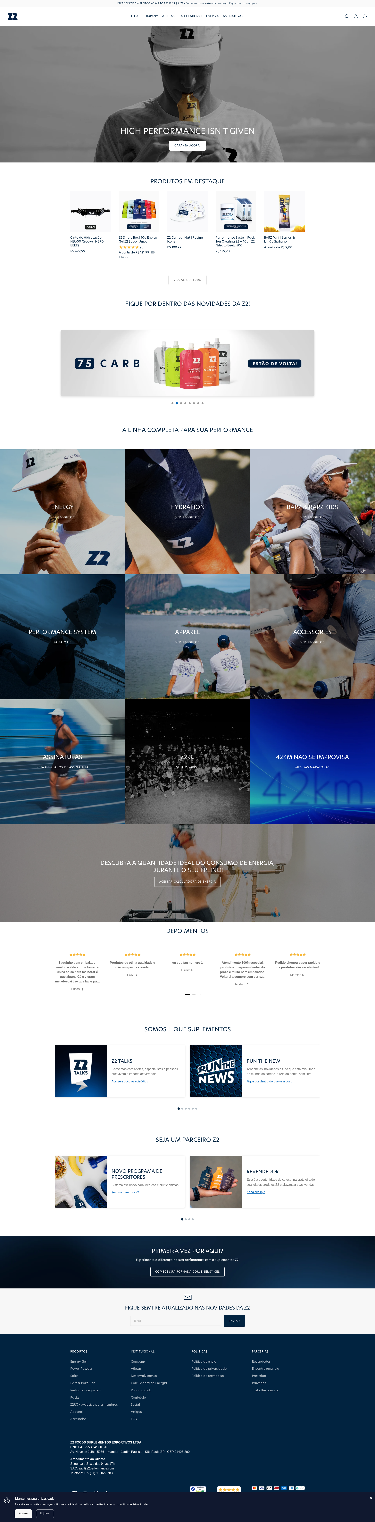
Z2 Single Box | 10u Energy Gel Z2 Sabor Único (138, 239)
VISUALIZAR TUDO (187, 280)
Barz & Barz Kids (82, 1383)
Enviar (234, 1320)
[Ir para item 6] (196, 1109)
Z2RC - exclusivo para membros (94, 1404)
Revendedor (261, 1361)
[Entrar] (356, 16)
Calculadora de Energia (199, 16)
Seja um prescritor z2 (125, 1192)
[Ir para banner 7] (198, 403)
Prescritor (259, 1375)
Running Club (141, 1390)
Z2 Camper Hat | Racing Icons (185, 239)
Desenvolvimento (144, 1375)
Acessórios (78, 1419)
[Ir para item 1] (179, 1108)
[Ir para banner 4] (185, 403)
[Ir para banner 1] (172, 403)
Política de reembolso (207, 1375)
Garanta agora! (187, 145)
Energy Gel (78, 1361)
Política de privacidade (209, 1368)
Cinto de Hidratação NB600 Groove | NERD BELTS (87, 241)
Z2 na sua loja (256, 1192)
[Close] (371, 1498)
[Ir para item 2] (182, 1109)
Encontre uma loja (265, 1368)
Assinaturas (233, 16)
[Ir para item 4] (189, 1109)
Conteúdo (138, 1397)
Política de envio (203, 1361)
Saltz (74, 1375)
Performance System (85, 1390)
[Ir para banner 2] (177, 403)
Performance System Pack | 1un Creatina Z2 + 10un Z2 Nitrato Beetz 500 (236, 241)
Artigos (136, 1411)
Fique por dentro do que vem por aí (270, 1081)
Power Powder (81, 1368)
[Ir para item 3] (186, 1109)
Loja (134, 16)
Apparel (76, 1411)
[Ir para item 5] (193, 1109)
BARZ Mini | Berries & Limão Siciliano (279, 239)
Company (150, 16)
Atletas (168, 16)
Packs (74, 1397)
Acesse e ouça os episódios (130, 1081)
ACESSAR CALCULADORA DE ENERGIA (187, 882)
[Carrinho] (365, 16)
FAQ (134, 1419)
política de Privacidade (133, 1504)
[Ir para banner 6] (194, 403)
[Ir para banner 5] (190, 403)
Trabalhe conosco (265, 1390)
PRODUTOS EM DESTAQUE (187, 182)
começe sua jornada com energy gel (187, 1271)
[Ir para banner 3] (181, 403)
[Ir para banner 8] (203, 403)
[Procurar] (347, 16)
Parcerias (259, 1383)
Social (135, 1404)
